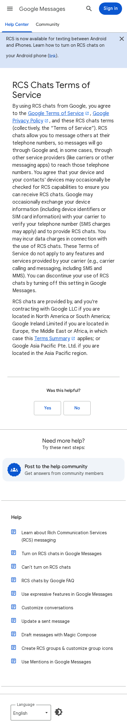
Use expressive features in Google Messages (67, 594)
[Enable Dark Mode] (58, 712)
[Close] (121, 39)
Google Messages (42, 9)
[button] (9, 8)
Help (16, 517)
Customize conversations (47, 608)
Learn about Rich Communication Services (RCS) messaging (64, 536)
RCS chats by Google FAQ (48, 580)
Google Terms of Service (56, 113)
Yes (47, 408)
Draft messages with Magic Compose (59, 635)
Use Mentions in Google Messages (56, 662)
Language (26, 704)
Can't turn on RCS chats (46, 567)
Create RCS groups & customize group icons (67, 648)
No (77, 408)
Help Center (17, 24)
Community (47, 24)
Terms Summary (52, 339)
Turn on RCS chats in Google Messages (61, 553)
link (52, 56)
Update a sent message (46, 621)
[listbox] (30, 713)
